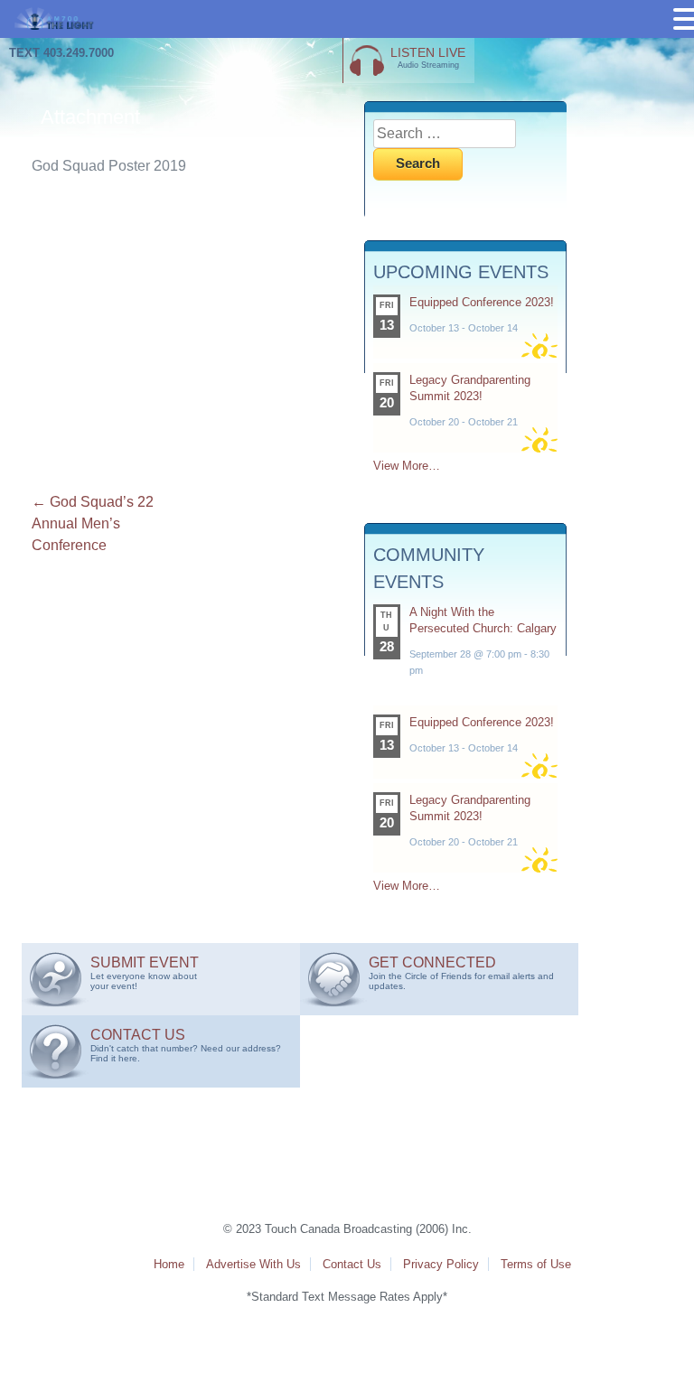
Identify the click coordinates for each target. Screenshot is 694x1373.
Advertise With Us (253, 1264)
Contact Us (352, 1264)
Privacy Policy (441, 1264)
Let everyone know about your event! (144, 973)
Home (169, 1264)
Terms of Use (536, 1264)
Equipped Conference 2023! (481, 302)
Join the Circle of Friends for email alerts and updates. (461, 973)
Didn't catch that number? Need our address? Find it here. (185, 1045)
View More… (406, 465)
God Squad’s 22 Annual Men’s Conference (93, 523)
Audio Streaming (427, 57)
